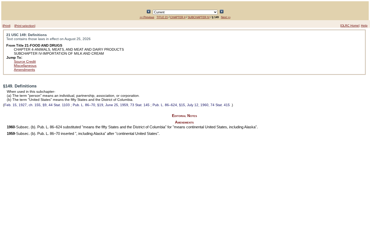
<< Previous (147, 17)
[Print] (6, 26)
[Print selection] (24, 26)
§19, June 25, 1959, (111, 105)
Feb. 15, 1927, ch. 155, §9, (37, 105)
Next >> (226, 17)
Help (364, 25)
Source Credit (25, 61)
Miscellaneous (25, 66)
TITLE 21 (162, 17)
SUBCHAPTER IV (199, 17)
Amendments (24, 70)
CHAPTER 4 (178, 17)
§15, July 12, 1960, (191, 105)
